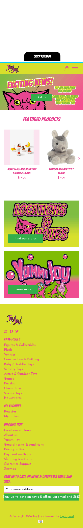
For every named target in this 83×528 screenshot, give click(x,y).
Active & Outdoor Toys (20, 374)
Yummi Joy (12, 440)
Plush (8, 350)
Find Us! (41, 97)
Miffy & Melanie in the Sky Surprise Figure (21, 171)
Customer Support (17, 464)
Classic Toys (12, 388)
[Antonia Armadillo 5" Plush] (61, 147)
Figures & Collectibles (20, 345)
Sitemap (10, 468)
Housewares (13, 398)
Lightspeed (67, 516)
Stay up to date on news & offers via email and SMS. (41, 497)
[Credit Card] (40, 522)
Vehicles (10, 354)
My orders (11, 416)
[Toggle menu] (75, 69)
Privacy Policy (14, 449)
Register (10, 411)
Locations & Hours (17, 430)
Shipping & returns (18, 459)
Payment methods (17, 454)
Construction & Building (21, 359)
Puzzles (9, 383)
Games (9, 378)
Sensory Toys (13, 369)
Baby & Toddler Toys (19, 364)
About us (11, 435)
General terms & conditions (24, 444)
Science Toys (13, 393)
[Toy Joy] (12, 69)
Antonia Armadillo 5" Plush (61, 171)
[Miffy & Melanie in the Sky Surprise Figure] (21, 147)
